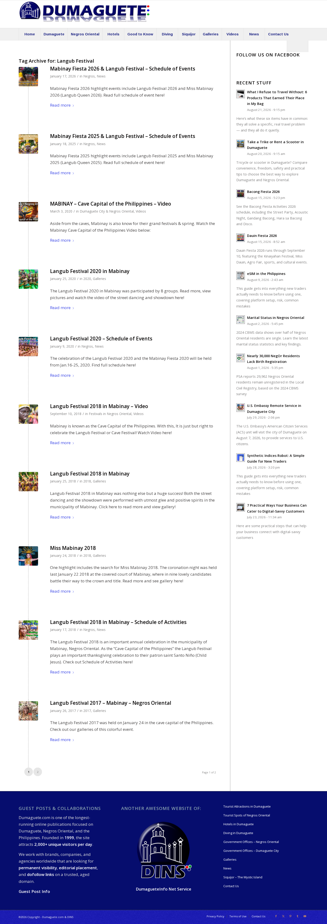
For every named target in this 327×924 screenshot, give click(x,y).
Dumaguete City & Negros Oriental (107, 211)
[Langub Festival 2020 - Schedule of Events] (28, 346)
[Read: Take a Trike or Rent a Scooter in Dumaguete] (240, 144)
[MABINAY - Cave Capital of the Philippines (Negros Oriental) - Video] (28, 211)
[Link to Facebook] (276, 916)
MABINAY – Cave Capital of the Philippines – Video (110, 203)
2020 (87, 278)
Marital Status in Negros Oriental (275, 317)
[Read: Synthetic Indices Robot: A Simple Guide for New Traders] (240, 457)
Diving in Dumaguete (238, 833)
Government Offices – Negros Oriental (251, 842)
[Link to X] (283, 916)
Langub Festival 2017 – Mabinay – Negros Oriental (110, 703)
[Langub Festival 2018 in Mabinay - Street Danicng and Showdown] (28, 481)
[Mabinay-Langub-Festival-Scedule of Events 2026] (28, 76)
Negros (89, 76)
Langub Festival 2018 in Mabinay (90, 473)
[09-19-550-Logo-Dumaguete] (84, 14)
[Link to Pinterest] (290, 916)
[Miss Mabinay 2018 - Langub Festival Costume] (28, 556)
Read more (60, 105)
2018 (87, 481)
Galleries (99, 278)
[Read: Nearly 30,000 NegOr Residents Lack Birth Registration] (240, 358)
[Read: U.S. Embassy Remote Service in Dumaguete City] (240, 407)
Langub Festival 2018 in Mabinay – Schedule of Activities (118, 622)
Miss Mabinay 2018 (73, 548)
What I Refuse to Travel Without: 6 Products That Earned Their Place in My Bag (277, 98)
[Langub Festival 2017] (28, 711)
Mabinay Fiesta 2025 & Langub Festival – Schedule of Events (122, 136)
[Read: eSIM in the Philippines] (240, 275)
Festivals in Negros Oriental (110, 413)
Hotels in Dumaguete (238, 824)
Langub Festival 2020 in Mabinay (90, 271)
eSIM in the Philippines (266, 273)
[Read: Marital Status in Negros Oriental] (240, 319)
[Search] (297, 46)
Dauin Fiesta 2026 (262, 235)
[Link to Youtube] (304, 916)
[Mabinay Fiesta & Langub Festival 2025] (28, 144)
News (101, 76)
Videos (141, 211)
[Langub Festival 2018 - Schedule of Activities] (28, 630)
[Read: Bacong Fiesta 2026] (240, 193)
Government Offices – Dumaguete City (251, 850)
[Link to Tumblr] (297, 916)
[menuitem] (29, 34)
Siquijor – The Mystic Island (242, 877)
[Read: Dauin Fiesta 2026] (240, 237)
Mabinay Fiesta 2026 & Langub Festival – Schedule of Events (122, 68)
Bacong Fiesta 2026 (263, 191)
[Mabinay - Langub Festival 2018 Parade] (28, 414)
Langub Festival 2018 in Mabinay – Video (99, 406)
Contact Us (231, 886)
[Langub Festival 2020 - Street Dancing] (28, 279)
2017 (87, 710)
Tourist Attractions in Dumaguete (247, 806)
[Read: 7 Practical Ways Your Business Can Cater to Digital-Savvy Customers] (240, 507)
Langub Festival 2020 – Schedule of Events (101, 338)
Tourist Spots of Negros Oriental (246, 815)
